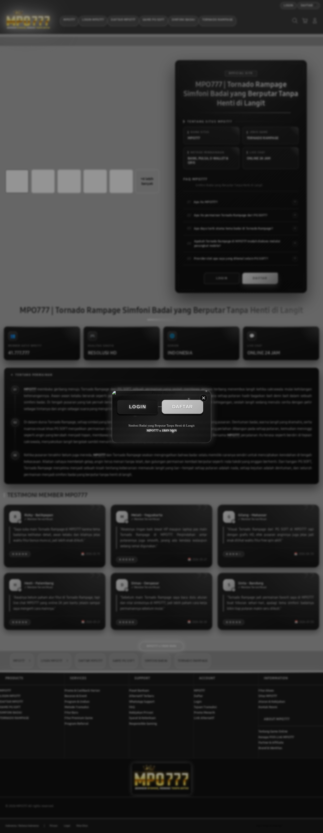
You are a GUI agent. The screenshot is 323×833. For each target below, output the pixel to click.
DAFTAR (182, 406)
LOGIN (137, 406)
